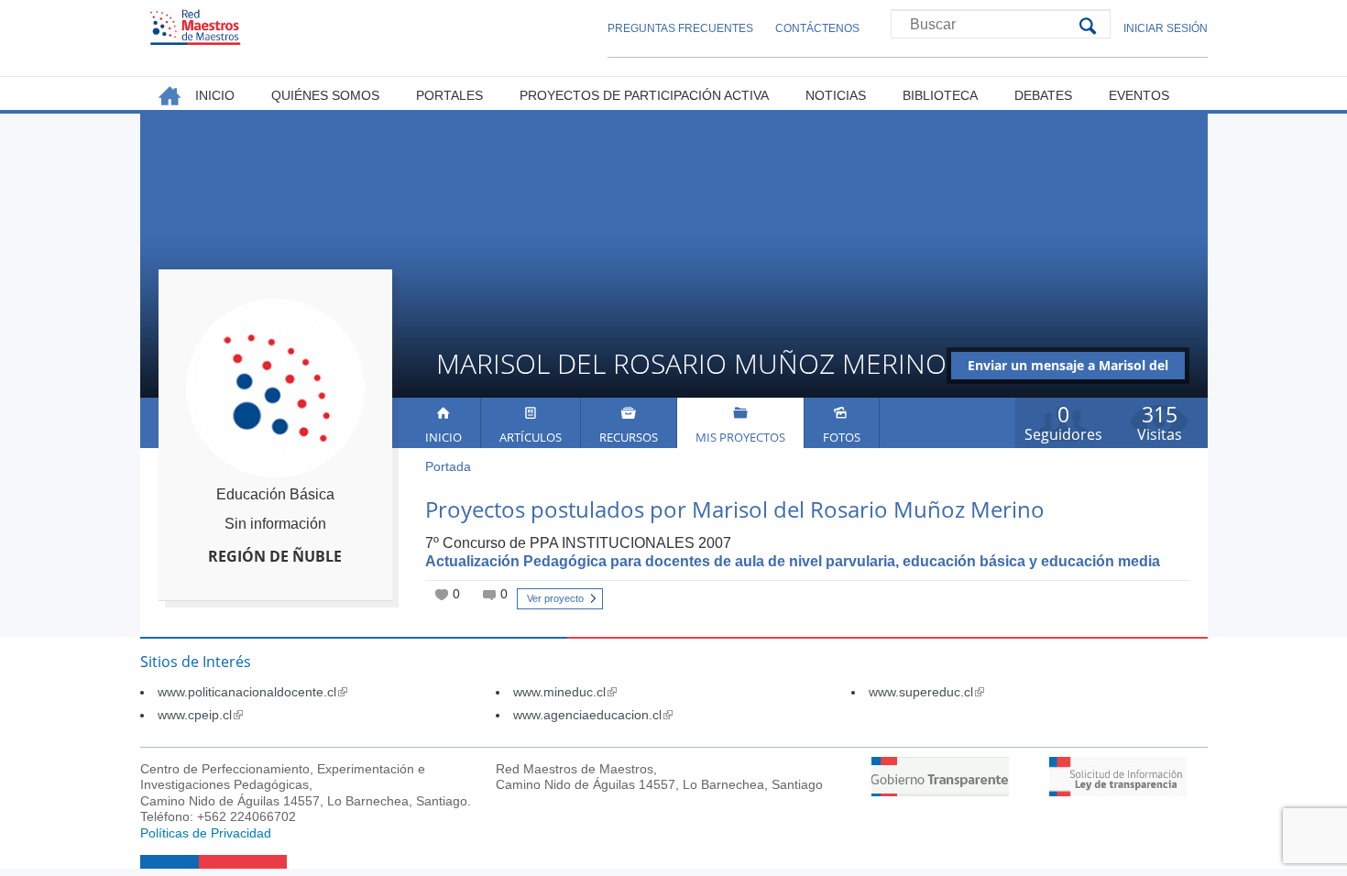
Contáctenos (817, 28)
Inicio (443, 437)
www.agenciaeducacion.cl (593, 714)
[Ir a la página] (940, 791)
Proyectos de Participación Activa (644, 95)
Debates (1043, 95)
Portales (449, 95)
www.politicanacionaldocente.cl (252, 691)
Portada (448, 466)
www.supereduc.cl (926, 691)
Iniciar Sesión (1165, 28)
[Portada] (195, 27)
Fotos (841, 437)
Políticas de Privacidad (205, 833)
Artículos (530, 437)
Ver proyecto (555, 598)
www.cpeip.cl (200, 714)
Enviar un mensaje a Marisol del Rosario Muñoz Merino (1068, 367)
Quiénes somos (325, 95)
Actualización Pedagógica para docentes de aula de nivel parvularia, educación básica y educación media (792, 561)
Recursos (628, 437)
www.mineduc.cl (565, 691)
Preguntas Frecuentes (680, 28)
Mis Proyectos (740, 437)
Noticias (835, 95)
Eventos (1139, 95)
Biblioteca (940, 95)
